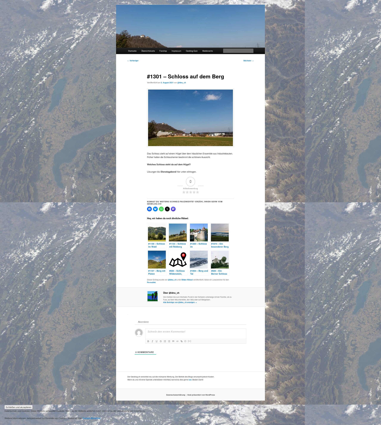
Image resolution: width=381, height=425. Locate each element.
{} (185, 341)
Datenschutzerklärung (175, 394)
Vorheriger (133, 60)
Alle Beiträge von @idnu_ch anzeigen (180, 302)
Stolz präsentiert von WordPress (201, 394)
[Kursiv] (152, 341)
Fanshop (163, 50)
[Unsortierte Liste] (169, 341)
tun (190, 379)
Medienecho (207, 50)
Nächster (248, 60)
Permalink (151, 282)
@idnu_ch (181, 82)
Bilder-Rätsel (187, 279)
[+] (189, 341)
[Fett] (148, 341)
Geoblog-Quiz (192, 50)
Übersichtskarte (148, 50)
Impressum (176, 50)
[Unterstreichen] (156, 341)
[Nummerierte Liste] (165, 341)
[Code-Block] (177, 341)
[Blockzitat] (173, 341)
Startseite (132, 50)
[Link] (181, 341)
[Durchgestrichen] (161, 341)
